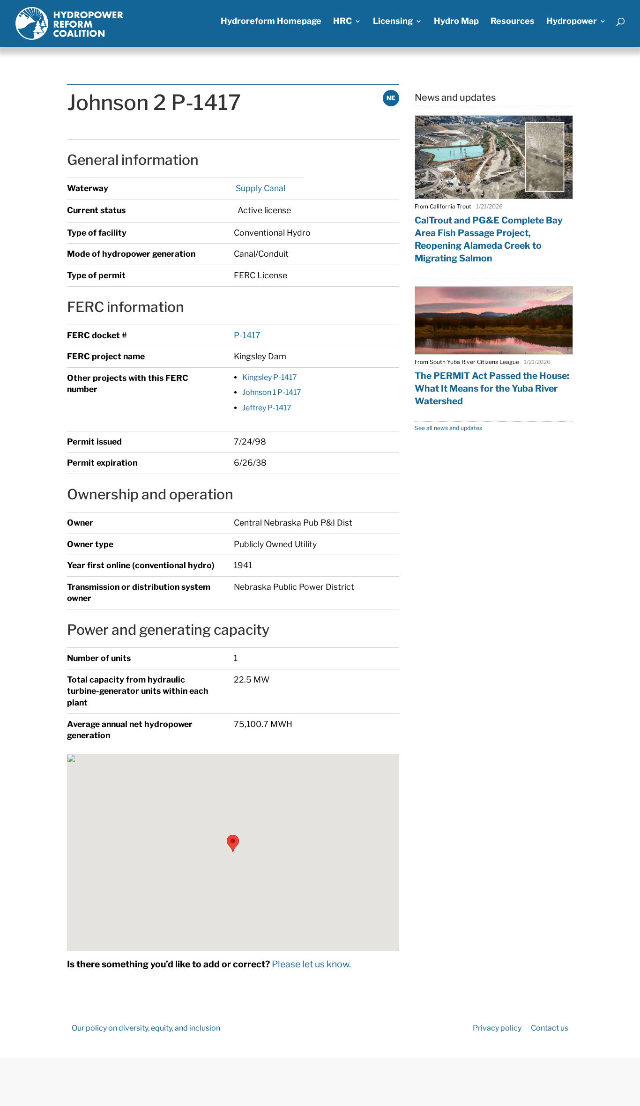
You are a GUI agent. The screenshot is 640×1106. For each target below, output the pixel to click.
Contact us (549, 1028)
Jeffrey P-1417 (266, 407)
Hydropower (571, 22)
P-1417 (247, 335)
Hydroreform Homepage (271, 22)
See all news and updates (448, 427)
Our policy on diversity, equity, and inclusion (146, 1028)
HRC (342, 22)
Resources (513, 22)
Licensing (393, 22)
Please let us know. (311, 964)
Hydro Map (456, 22)
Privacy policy (497, 1028)
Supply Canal (259, 188)
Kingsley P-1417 (269, 377)
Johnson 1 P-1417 (271, 392)
